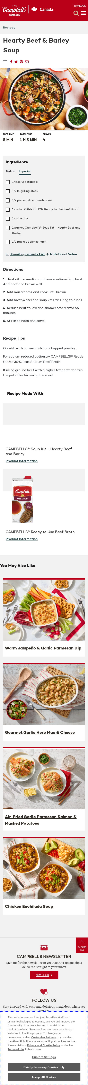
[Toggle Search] (76, 13)
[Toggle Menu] (83, 13)
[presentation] (44, 610)
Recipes (9, 27)
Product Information (22, 461)
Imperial (24, 171)
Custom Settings (44, 1057)
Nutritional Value (61, 254)
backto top (82, 949)
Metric (10, 171)
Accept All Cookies (44, 1077)
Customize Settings (43, 1037)
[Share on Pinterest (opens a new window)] (21, 60)
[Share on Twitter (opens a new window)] (16, 60)
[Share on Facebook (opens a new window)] (11, 60)
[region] (44, 1048)
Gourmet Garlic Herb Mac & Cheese (40, 732)
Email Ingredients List (27, 254)
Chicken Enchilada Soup (29, 906)
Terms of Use (16, 1049)
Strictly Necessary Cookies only (44, 1067)
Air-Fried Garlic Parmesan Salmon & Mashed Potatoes (41, 820)
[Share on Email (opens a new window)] (27, 60)
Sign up (42, 975)
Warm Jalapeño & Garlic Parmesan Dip (43, 648)
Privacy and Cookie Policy (43, 1045)
